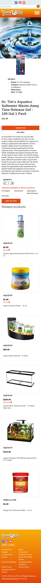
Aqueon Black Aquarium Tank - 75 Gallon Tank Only (18, 407)
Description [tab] (21, 128)
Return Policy (7, 567)
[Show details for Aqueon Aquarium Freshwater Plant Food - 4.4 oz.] (20, 226)
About (21, 549)
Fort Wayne (6, 191)
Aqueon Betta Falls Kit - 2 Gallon (15, 356)
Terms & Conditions (9, 562)
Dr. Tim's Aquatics (23, 82)
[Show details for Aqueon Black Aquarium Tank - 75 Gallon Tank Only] (20, 378)
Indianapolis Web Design (10, 578)
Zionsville (5, 196)
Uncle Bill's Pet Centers (12, 13)
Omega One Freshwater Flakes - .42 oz (17, 510)
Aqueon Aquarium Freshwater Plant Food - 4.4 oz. (20, 254)
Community (23, 552)
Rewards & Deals (25, 554)
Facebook (16, 2)
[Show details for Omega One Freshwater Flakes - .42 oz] (20, 483)
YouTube (23, 2)
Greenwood (18, 191)
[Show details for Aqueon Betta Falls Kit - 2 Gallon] (20, 328)
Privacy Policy (24, 567)
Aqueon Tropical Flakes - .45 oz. (15, 306)
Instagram (20, 2)
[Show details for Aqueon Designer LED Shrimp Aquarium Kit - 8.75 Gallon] (20, 431)
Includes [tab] (20, 132)
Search (38, 6)
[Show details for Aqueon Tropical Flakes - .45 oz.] (20, 278)
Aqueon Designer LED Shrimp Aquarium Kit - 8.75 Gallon (20, 459)
